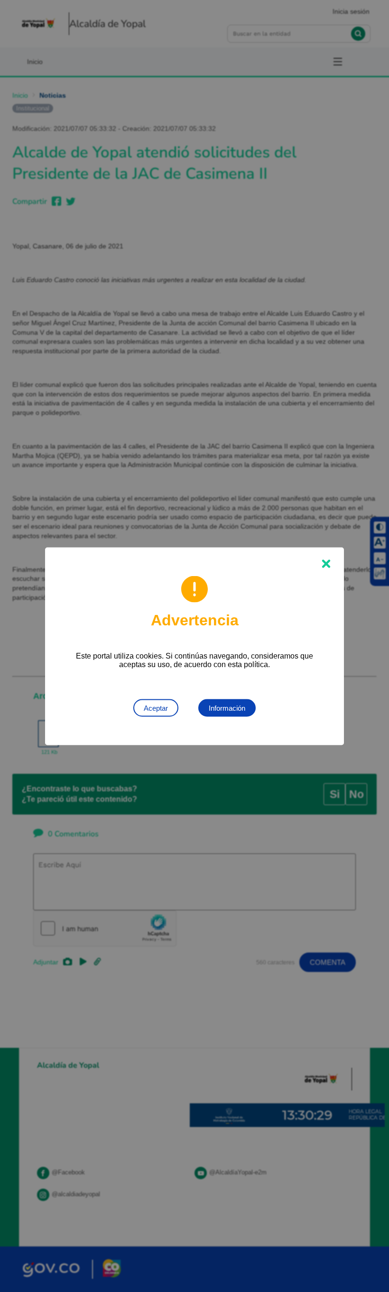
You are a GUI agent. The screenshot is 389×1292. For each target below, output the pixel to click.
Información (227, 708)
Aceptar (156, 708)
